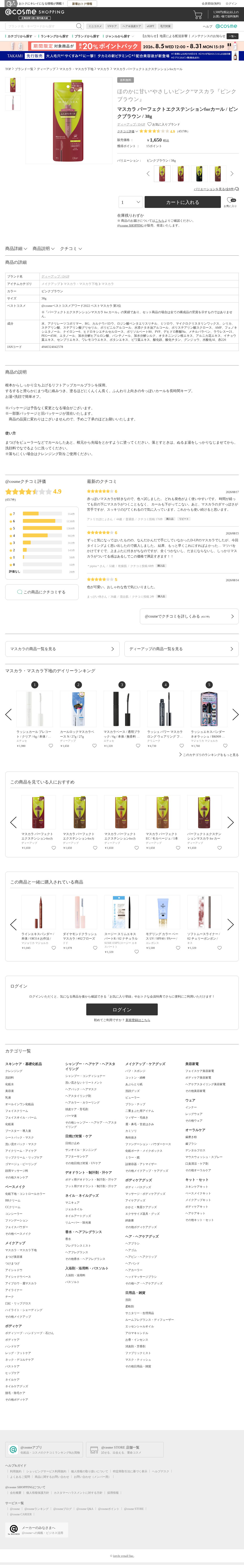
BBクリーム (12, 1200)
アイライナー (13, 1290)
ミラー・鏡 (132, 1157)
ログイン (231, 3)
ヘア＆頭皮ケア (132, 26)
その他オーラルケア (198, 1170)
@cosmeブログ (62, 1509)
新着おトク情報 (82, 3)
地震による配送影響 (174, 36)
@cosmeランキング (37, 1509)
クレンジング (13, 1071)
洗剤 (128, 1299)
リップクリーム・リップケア (23, 1157)
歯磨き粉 (191, 1137)
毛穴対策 (165, 26)
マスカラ (108, 284)
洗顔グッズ (132, 1091)
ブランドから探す (87, 36)
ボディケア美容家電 (198, 1077)
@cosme (15, 1509)
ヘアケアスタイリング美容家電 (205, 1084)
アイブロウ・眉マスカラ (21, 1283)
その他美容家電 (195, 1091)
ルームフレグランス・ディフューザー (149, 1319)
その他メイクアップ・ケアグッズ (146, 1170)
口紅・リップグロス (18, 1303)
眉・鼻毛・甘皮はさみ (139, 1124)
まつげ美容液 (13, 1256)
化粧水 (9, 1084)
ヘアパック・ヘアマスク (81, 1089)
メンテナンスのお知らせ (208, 36)
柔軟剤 (129, 1306)
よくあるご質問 (20, 1477)
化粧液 (9, 1124)
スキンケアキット (196, 1186)
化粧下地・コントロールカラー (25, 1193)
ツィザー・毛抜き (136, 1117)
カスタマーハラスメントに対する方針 (78, 1492)
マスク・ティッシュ (138, 1359)
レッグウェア (194, 1114)
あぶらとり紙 (133, 1084)
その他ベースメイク (18, 1233)
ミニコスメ (95, 26)
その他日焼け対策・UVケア (83, 1163)
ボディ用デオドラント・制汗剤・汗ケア (91, 1179)
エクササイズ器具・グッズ (142, 1213)
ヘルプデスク (160, 1471)
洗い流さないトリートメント (83, 1082)
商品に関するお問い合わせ (52, 1477)
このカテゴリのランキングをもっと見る (211, 755)
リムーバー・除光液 (78, 1222)
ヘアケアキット (195, 1213)
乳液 (8, 1097)
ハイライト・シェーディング (23, 1310)
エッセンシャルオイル (139, 1326)
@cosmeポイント (108, 1509)
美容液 (9, 1091)
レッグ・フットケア (18, 1353)
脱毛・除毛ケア (15, 1393)
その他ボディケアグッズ (141, 1227)
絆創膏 (129, 1220)
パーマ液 (71, 1116)
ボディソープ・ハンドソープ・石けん (29, 1333)
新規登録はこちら (138, 1020)
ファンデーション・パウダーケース (148, 1144)
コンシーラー (13, 1213)
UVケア (112, 26)
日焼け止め (72, 1143)
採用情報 (113, 1492)
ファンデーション (16, 1220)
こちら (159, 220)
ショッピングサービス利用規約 (46, 1471)
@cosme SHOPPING (130, 225)
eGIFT (150, 26)
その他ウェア (194, 1120)
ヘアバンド (132, 1263)
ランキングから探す (55, 36)
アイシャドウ (13, 1270)
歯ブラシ (191, 1143)
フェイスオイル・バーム (21, 1117)
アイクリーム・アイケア (21, 1150)
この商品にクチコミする (45, 592)
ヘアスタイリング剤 (78, 1096)
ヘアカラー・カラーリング (82, 1102)
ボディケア (12, 1339)
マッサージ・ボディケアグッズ (145, 1193)
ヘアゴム (131, 1250)
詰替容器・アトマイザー (141, 1164)
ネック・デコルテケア (19, 1359)
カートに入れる (182, 202)
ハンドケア (12, 1346)
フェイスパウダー (16, 1227)
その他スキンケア (16, 1177)
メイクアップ (50, 284)
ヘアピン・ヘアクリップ (141, 1256)
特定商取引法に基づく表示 (130, 1471)
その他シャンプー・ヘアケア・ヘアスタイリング (91, 1124)
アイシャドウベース (18, 1276)
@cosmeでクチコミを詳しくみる (177, 616)
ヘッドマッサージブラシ (141, 1276)
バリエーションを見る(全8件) (214, 189)
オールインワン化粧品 (19, 1104)
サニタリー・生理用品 (139, 1313)
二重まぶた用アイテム (139, 1111)
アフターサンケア (76, 1156)
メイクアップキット (198, 1200)
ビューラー (132, 1097)
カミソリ (131, 1131)
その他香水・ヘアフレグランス (85, 1259)
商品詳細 (13, 248)
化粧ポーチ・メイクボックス (144, 1150)
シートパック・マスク (19, 1137)
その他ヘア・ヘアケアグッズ (144, 1283)
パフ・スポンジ (135, 1071)
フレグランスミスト (78, 1245)
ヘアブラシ (132, 1243)
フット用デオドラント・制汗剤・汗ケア (91, 1186)
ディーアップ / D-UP (55, 276)
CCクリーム (12, 1207)
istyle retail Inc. (123, 1556)
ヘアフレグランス (76, 1252)
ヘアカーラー (133, 1270)
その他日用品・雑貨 (138, 1366)
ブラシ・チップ (135, 1104)
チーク (9, 1296)
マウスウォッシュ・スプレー (204, 1157)
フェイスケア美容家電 (199, 1071)
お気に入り (51, 746)
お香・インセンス (136, 1339)
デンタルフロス (195, 1150)
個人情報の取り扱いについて (89, 1471)
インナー (191, 1107)
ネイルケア (12, 1379)
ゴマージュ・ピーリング (21, 1164)
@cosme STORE (134, 1509)
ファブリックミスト (138, 1353)
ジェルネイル (73, 1209)
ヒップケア (12, 1373)
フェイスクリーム (16, 1111)
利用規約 (15, 1471)
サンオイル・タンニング (81, 1150)
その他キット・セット (199, 1220)
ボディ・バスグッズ (138, 1187)
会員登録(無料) (211, 3)
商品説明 (41, 248)
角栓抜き (131, 1137)
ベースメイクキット (198, 1193)
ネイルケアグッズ (16, 1386)
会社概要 (15, 1492)
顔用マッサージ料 (16, 1170)
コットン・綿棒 (135, 1077)
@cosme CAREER (21, 1514)
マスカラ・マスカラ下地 (81, 284)
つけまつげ (12, 1263)
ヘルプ (207, 26)
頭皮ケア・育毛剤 (76, 1109)
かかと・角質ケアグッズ (141, 1207)
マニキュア (72, 1202)
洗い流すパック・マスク (21, 1144)
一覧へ (232, 36)
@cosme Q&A (84, 1509)
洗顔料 (9, 1077)
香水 (68, 1239)
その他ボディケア (16, 1399)
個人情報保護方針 (37, 1492)
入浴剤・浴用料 (75, 1275)
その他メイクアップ (18, 1316)
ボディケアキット (196, 1206)
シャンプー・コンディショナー (85, 1076)
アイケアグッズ (135, 1200)
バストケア (12, 1366)
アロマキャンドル (136, 1333)
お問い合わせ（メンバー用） (92, 1477)
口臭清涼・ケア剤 (196, 1163)
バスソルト (72, 1282)
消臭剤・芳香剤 (135, 1346)
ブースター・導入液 (18, 1131)
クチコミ (68, 248)
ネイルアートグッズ (78, 1216)
